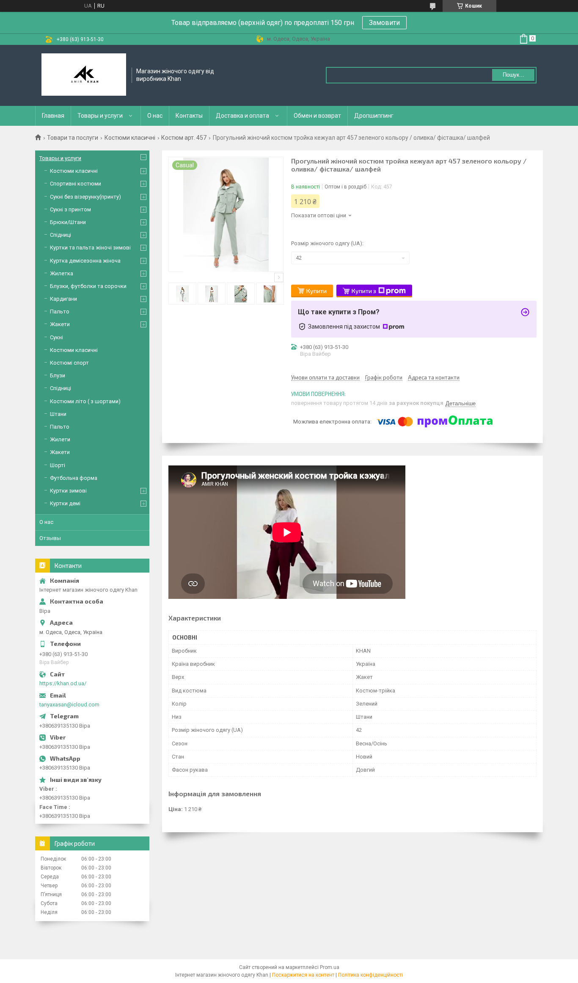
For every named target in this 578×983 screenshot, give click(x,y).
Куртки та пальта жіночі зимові (90, 247)
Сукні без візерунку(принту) (85, 197)
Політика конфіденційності (370, 975)
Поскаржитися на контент (303, 975)
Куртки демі (65, 503)
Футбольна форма (73, 478)
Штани (58, 414)
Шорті (57, 465)
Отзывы (50, 538)
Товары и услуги (100, 115)
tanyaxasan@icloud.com (69, 704)
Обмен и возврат (317, 115)
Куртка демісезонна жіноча (85, 261)
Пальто (59, 311)
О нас (154, 115)
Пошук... (513, 75)
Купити (316, 290)
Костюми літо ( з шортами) (85, 401)
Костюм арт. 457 (183, 137)
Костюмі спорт (69, 363)
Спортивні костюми (75, 183)
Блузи (57, 375)
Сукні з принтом (70, 209)
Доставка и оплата (242, 115)
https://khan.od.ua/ (62, 683)
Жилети (60, 439)
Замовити (384, 23)
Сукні (56, 337)
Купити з (364, 290)
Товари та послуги (72, 137)
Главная (53, 115)
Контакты (189, 115)
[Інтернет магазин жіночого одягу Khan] (83, 75)
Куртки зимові (68, 490)
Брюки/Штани (68, 222)
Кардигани (63, 299)
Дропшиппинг (374, 115)
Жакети (60, 324)
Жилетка (61, 273)
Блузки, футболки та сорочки (88, 286)
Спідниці (60, 235)
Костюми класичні (130, 137)
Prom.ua (329, 967)
